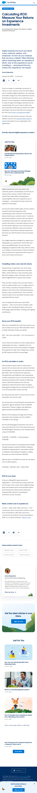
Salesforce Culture (9, 554)
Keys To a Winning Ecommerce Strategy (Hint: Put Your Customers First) (17, 172)
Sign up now (18, 621)
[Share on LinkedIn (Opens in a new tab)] (4, 80)
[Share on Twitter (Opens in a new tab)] (8, 80)
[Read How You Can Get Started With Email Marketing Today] (18, 652)
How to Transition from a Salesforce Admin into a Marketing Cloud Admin (18, 716)
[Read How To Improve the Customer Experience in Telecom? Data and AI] (18, 732)
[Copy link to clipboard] (18, 80)
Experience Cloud (8, 8)
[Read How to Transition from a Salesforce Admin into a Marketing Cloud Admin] (18, 705)
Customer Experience (24, 554)
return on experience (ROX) (21, 112)
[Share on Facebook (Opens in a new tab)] (13, 80)
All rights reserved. (23, 776)
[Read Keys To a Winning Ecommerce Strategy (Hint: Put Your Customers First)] (10, 165)
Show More (18, 751)
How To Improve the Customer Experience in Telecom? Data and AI (18, 743)
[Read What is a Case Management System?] (18, 679)
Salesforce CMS (23, 550)
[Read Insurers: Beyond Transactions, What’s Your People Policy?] (10, 148)
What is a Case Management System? (17, 690)
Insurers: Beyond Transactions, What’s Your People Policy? (18, 154)
